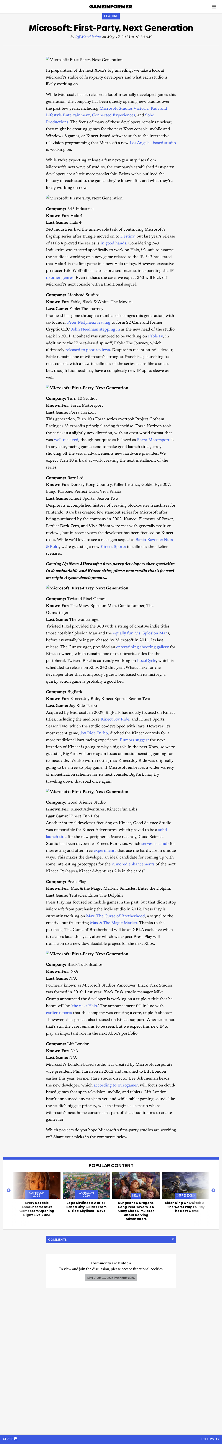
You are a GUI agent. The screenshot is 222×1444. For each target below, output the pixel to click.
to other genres (59, 278)
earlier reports (59, 1013)
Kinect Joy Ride (115, 719)
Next (213, 1190)
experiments (105, 851)
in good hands (113, 243)
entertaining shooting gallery (142, 647)
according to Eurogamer (116, 1085)
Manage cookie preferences (111, 1277)
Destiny (127, 236)
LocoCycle (146, 661)
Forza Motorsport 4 (155, 440)
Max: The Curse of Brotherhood (115, 916)
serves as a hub (155, 844)
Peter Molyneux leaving (88, 323)
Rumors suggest (134, 740)
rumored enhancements (133, 864)
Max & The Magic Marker (113, 923)
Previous (9, 1190)
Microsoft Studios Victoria (124, 109)
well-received (66, 440)
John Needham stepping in (95, 329)
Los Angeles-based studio (153, 143)
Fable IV (155, 336)
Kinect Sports (113, 547)
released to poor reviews (87, 350)
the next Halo (84, 1006)
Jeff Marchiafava (88, 37)
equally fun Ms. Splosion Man (140, 633)
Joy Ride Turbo (94, 733)
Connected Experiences (113, 115)
